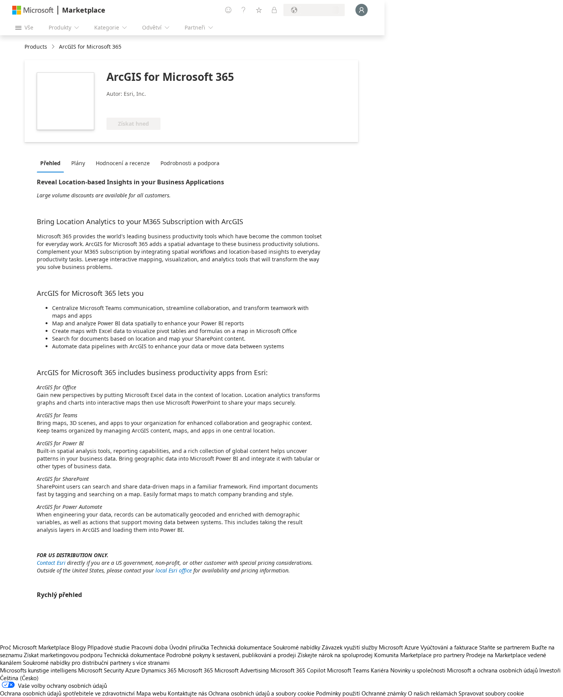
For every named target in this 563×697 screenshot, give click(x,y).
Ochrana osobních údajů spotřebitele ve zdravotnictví (67, 693)
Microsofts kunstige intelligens (38, 670)
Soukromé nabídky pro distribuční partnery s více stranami (96, 662)
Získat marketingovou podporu (63, 655)
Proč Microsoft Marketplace (35, 647)
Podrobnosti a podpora (189, 163)
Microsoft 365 (195, 670)
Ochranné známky (384, 693)
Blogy (78, 647)
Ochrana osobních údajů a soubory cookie (261, 693)
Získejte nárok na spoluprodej (335, 655)
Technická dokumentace (241, 647)
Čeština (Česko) (19, 678)
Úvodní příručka (189, 647)
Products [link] (36, 46)
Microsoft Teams (348, 670)
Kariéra (380, 670)
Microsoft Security (101, 670)
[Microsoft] (33, 10)
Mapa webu (151, 693)
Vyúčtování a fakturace (449, 647)
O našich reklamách (432, 693)
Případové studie (108, 647)
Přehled (50, 163)
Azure (132, 670)
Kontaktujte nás (187, 693)
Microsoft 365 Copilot (298, 670)
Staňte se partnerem (504, 647)
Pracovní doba (149, 647)
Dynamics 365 (159, 670)
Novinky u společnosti (417, 670)
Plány (78, 163)
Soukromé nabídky (296, 647)
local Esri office (173, 570)
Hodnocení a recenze (123, 163)
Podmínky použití (338, 693)
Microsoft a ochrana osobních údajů (492, 670)
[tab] (52, 162)
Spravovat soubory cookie (491, 693)
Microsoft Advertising (241, 670)
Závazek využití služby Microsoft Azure (371, 647)
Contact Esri (51, 562)
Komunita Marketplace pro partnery (419, 655)
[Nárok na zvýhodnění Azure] (137, 106)
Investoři (550, 670)
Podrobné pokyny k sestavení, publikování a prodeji (231, 655)
